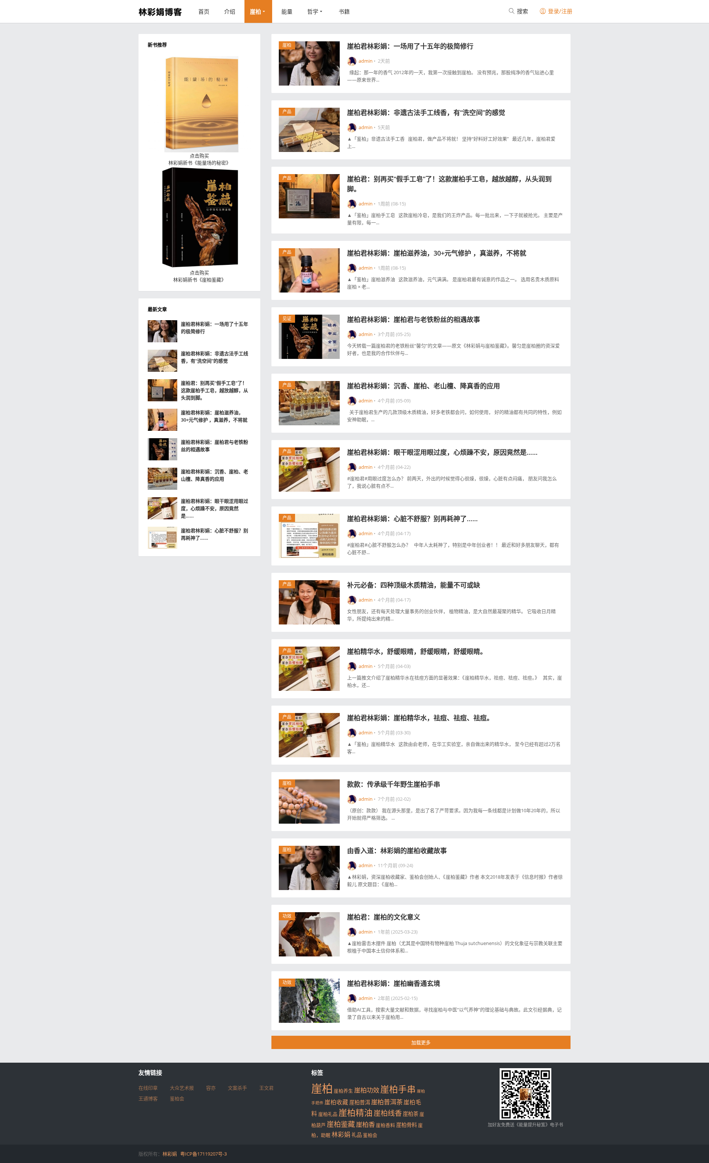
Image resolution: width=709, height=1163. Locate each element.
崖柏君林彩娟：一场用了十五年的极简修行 (410, 46)
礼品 (357, 1134)
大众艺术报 (182, 1087)
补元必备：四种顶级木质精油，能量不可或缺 (413, 585)
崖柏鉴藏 (341, 1124)
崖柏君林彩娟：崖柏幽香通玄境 (393, 983)
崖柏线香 (388, 1113)
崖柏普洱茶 (387, 1101)
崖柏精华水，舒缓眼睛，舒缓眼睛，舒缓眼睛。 (417, 651)
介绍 (229, 11)
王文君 (266, 1087)
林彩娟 (341, 1134)
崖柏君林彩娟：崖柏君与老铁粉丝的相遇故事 (413, 319)
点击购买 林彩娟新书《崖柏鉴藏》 (199, 276)
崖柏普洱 (359, 1102)
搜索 (522, 11)
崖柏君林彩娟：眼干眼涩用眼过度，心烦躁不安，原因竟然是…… (442, 452)
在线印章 (148, 1087)
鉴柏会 (177, 1098)
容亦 (211, 1087)
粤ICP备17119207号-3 (203, 1153)
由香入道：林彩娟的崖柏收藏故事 (397, 850)
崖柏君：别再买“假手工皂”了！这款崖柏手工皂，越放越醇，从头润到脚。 (214, 390)
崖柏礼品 (328, 1114)
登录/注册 (559, 11)
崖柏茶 (410, 1113)
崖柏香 (365, 1124)
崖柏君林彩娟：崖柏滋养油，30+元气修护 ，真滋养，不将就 (436, 253)
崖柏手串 (398, 1089)
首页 (203, 11)
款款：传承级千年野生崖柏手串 (393, 784)
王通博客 (148, 1098)
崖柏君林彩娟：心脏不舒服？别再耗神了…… (412, 518)
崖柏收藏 (336, 1102)
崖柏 (255, 11)
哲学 (312, 11)
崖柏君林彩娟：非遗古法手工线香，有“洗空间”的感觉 (426, 112)
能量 (286, 11)
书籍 (344, 11)
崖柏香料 (385, 1125)
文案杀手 (237, 1087)
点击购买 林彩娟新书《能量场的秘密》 (199, 159)
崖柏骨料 (406, 1124)
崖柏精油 (356, 1112)
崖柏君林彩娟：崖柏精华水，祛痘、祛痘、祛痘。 (420, 717)
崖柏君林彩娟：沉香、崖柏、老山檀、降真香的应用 (423, 385)
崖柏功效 (366, 1090)
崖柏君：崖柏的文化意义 (383, 917)
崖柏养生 (343, 1091)
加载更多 (421, 1042)
